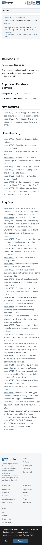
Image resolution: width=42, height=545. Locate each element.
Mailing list (6, 492)
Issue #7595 (9, 182)
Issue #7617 (9, 380)
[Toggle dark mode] (30, 3)
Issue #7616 (9, 371)
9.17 (34, 28)
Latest (28, 28)
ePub (35, 34)
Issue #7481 (9, 227)
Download (26, 468)
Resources (26, 492)
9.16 (5, 30)
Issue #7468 (9, 217)
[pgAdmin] (7, 2)
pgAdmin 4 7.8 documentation (14, 18)
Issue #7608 (9, 343)
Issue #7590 (9, 176)
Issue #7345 (9, 145)
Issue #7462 (9, 157)
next (35, 21)
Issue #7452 (9, 208)
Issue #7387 (9, 119)
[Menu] (26, 3)
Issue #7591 (9, 325)
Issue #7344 (9, 139)
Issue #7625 (9, 386)
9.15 (10, 30)
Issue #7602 (9, 188)
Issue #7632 (9, 402)
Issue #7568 (9, 170)
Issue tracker (6, 496)
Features (26, 462)
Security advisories (8, 499)
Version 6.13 (21, 21)
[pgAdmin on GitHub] (34, 3)
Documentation (28, 472)
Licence (5, 516)
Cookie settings (7, 522)
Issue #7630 (9, 392)
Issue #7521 (9, 248)
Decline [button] (7, 541)
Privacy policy (7, 519)
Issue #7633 (9, 411)
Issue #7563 (9, 270)
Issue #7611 (9, 356)
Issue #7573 (9, 279)
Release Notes (9, 21)
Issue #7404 (9, 151)
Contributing (27, 489)
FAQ (3, 512)
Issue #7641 (9, 420)
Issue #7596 (9, 334)
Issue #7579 (9, 297)
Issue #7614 (9, 365)
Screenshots (27, 465)
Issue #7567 (9, 167)
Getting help (6, 489)
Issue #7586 (9, 306)
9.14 (16, 30)
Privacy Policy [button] (28, 535)
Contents (6, 10)
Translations (27, 496)
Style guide (27, 502)
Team (25, 499)
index (29, 21)
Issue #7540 (9, 263)
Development (8, 32)
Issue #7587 (9, 316)
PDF (30, 34)
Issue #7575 (9, 288)
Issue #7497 (9, 239)
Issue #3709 (9, 113)
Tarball (6, 37)
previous (7, 23)
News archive (7, 502)
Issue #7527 (9, 257)
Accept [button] (20, 541)
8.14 (21, 30)
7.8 (27, 30)
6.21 (31, 30)
